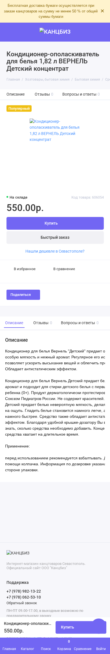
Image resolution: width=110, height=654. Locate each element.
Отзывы (44, 94)
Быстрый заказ (55, 237)
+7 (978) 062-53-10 (23, 597)
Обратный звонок (21, 603)
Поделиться (20, 294)
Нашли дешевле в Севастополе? (55, 251)
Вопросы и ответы (81, 94)
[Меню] (9, 32)
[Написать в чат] (98, 626)
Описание (15, 94)
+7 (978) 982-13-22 (23, 591)
